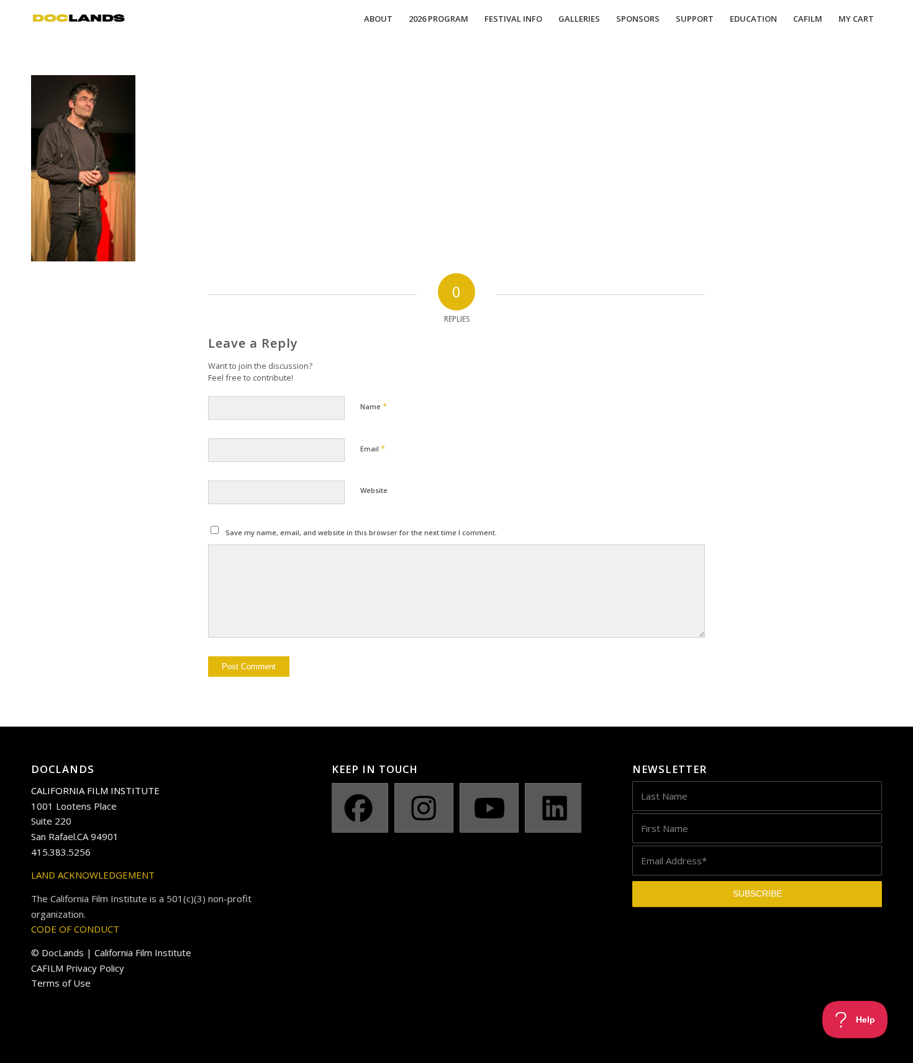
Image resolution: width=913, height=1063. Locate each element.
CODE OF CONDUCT (75, 929)
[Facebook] (358, 808)
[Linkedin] (554, 808)
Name (373, 406)
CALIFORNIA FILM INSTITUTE (95, 790)
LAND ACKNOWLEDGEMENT (93, 875)
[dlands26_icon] (79, 18)
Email (372, 448)
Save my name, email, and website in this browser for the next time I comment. (361, 532)
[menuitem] (378, 18)
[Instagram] (423, 808)
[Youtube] (489, 808)
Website (374, 490)
